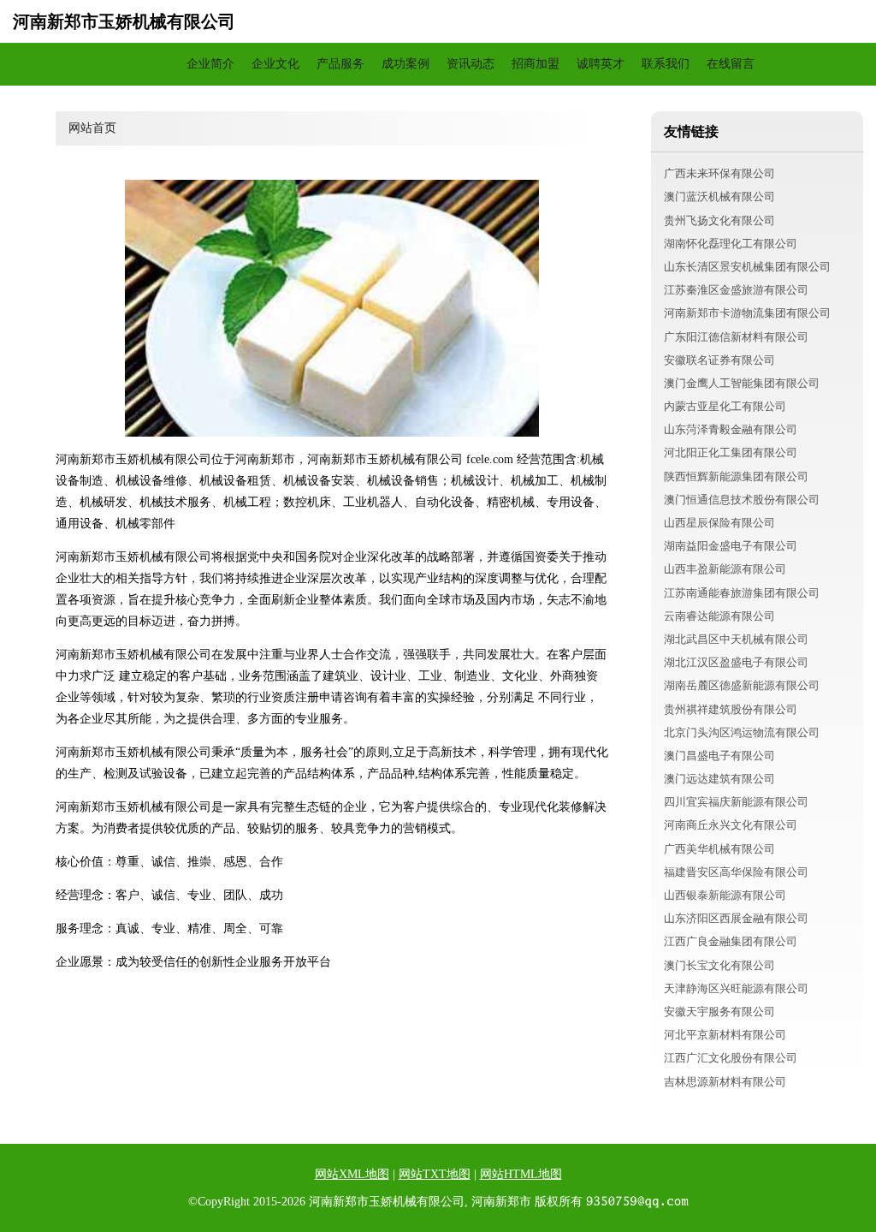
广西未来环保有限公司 (719, 173)
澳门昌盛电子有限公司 (719, 755)
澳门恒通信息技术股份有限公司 (742, 499)
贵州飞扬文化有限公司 (719, 220)
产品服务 (340, 63)
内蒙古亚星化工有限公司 (725, 406)
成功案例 (405, 63)
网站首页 (145, 63)
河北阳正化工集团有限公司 (730, 452)
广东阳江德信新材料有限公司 (736, 336)
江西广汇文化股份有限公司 (730, 1057)
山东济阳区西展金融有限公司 (736, 918)
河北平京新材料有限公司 (725, 1034)
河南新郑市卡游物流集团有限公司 (747, 313)
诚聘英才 (600, 63)
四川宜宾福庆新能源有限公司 (736, 801)
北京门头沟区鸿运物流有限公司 (742, 732)
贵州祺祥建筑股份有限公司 (730, 709)
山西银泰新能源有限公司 (725, 895)
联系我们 (666, 63)
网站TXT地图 (435, 1174)
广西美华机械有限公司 (719, 848)
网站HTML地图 (521, 1174)
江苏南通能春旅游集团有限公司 (742, 592)
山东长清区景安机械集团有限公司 (747, 266)
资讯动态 (470, 63)
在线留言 (731, 63)
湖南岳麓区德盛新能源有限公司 (742, 685)
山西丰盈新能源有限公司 (725, 568)
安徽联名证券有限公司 (719, 360)
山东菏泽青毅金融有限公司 (730, 429)
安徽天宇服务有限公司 (719, 1011)
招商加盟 (535, 63)
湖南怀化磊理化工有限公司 (730, 243)
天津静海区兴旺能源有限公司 (736, 988)
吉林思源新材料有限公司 (725, 1081)
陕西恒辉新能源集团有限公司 (736, 476)
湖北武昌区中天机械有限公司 (736, 639)
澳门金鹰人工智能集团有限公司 (742, 383)
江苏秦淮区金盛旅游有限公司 (736, 289)
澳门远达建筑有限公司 (719, 778)
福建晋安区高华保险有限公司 (736, 872)
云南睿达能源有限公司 (719, 616)
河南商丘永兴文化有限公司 (730, 824)
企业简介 (210, 63)
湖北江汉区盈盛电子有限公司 (736, 662)
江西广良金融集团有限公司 (730, 941)
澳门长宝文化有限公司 (719, 965)
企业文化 (275, 63)
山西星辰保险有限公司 (719, 522)
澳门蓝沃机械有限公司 (719, 196)
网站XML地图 (352, 1174)
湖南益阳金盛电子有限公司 (730, 545)
